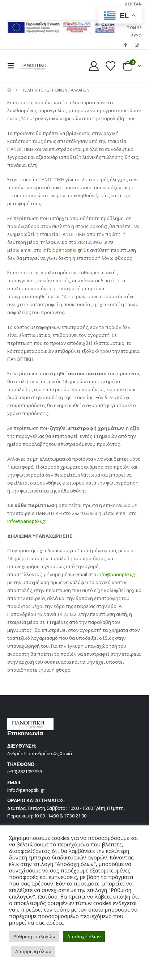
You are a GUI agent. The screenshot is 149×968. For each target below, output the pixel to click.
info (47, 250)
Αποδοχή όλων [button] (84, 936)
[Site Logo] (33, 66)
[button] (13, 66)
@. (66, 250)
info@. (26, 521)
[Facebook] (125, 44)
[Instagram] (136, 44)
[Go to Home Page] (9, 90)
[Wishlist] (110, 66)
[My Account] (94, 66)
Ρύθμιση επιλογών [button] (34, 936)
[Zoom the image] (61, 24)
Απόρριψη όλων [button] (33, 951)
